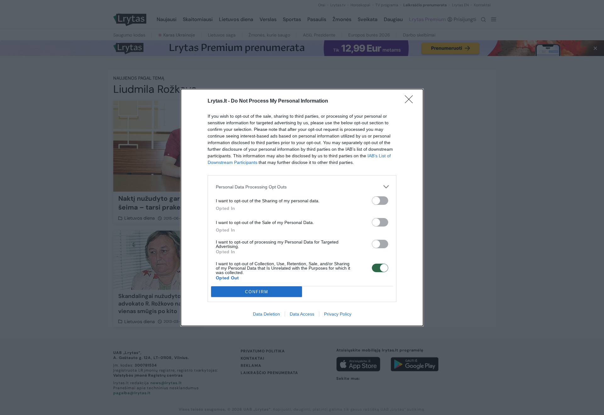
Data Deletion (266, 314)
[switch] (380, 200)
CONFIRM (256, 291)
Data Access (302, 314)
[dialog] (302, 207)
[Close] (411, 101)
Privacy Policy (337, 314)
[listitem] (302, 186)
